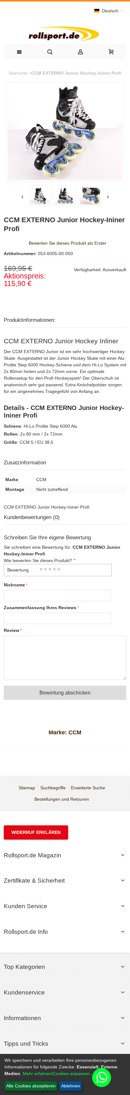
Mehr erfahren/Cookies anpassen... (58, 1073)
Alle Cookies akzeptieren (31, 1085)
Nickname (14, 584)
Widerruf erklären (36, 832)
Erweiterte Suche (88, 787)
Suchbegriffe (53, 787)
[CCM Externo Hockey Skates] (65, 196)
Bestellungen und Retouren (61, 799)
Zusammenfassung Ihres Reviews (40, 607)
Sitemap (27, 787)
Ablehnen (70, 1085)
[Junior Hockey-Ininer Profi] (40, 196)
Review (11, 630)
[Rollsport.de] (65, 33)
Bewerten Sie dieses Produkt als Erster (67, 243)
